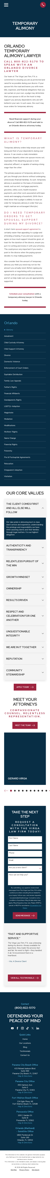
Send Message (23, 915)
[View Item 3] (19, 791)
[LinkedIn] (37, 1028)
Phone (11, 853)
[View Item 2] (15, 791)
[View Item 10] (46, 791)
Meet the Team (23, 725)
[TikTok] (27, 1028)
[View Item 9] (42, 791)
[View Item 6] (30, 791)
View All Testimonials (22, 978)
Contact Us (25, 1055)
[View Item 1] (11, 791)
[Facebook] (17, 1028)
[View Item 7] (34, 791)
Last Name (13, 845)
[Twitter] (32, 1028)
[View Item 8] (38, 791)
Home (25, 1039)
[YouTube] (12, 1028)
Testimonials (25, 1051)
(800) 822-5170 (25, 1008)
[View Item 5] (27, 791)
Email (11, 860)
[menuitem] (25, 330)
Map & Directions (25, 1076)
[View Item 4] (23, 791)
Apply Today (23, 687)
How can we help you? (18, 874)
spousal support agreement (27, 229)
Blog (25, 1047)
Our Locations (25, 1043)
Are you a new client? (18, 867)
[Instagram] (22, 1028)
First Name (13, 838)
